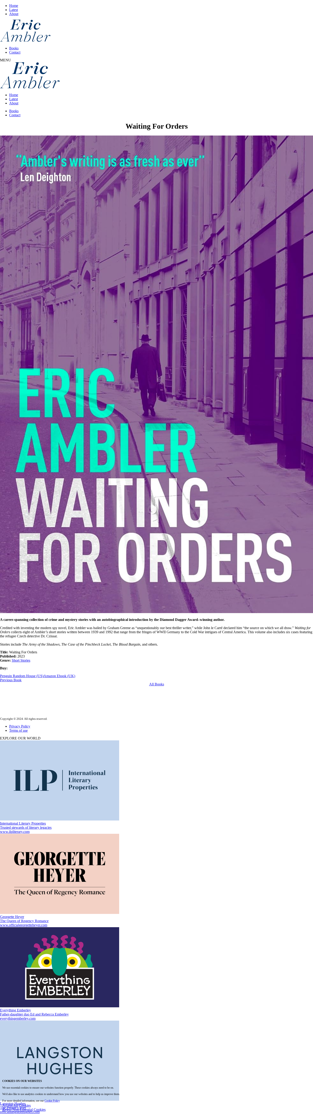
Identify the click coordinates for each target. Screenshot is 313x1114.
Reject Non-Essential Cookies (24, 1109)
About (13, 14)
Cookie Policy (52, 1100)
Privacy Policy (19, 726)
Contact (14, 52)
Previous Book (11, 680)
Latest (13, 10)
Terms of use (18, 730)
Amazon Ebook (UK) (59, 676)
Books (14, 48)
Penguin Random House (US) (22, 676)
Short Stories (21, 660)
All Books (156, 684)
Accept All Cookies (16, 1105)
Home (13, 6)
